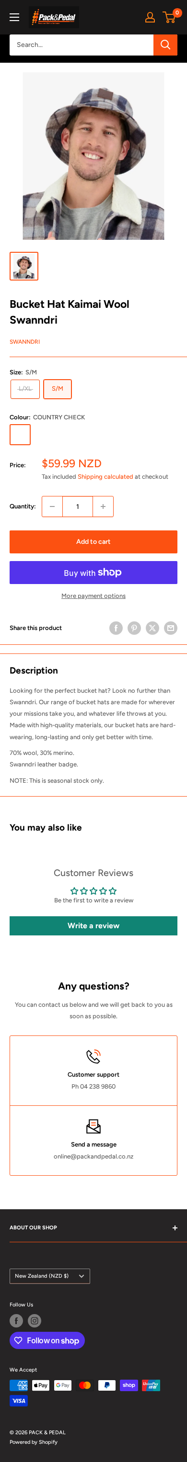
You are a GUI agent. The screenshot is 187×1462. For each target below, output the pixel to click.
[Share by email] (170, 628)
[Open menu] (14, 17)
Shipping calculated (105, 476)
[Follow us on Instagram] (34, 1320)
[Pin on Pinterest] (134, 628)
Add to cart (93, 542)
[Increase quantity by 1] (103, 506)
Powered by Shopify (34, 1442)
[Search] (165, 45)
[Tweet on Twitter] (152, 628)
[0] (169, 17)
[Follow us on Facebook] (16, 1320)
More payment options (93, 595)
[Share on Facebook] (116, 628)
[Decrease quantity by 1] (52, 506)
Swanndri (25, 341)
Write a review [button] (93, 925)
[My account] (150, 17)
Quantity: (23, 506)
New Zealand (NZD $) (42, 1276)
